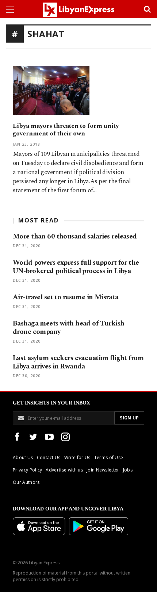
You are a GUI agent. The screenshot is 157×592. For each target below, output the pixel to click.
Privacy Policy (27, 470)
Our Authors (26, 482)
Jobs (128, 470)
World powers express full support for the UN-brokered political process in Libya (76, 266)
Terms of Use (108, 457)
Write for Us (77, 457)
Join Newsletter (103, 470)
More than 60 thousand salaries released (75, 236)
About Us (23, 457)
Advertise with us (64, 470)
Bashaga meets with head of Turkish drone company (69, 327)
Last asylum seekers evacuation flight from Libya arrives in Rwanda (78, 362)
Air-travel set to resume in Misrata (65, 297)
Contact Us (49, 457)
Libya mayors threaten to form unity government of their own (66, 129)
